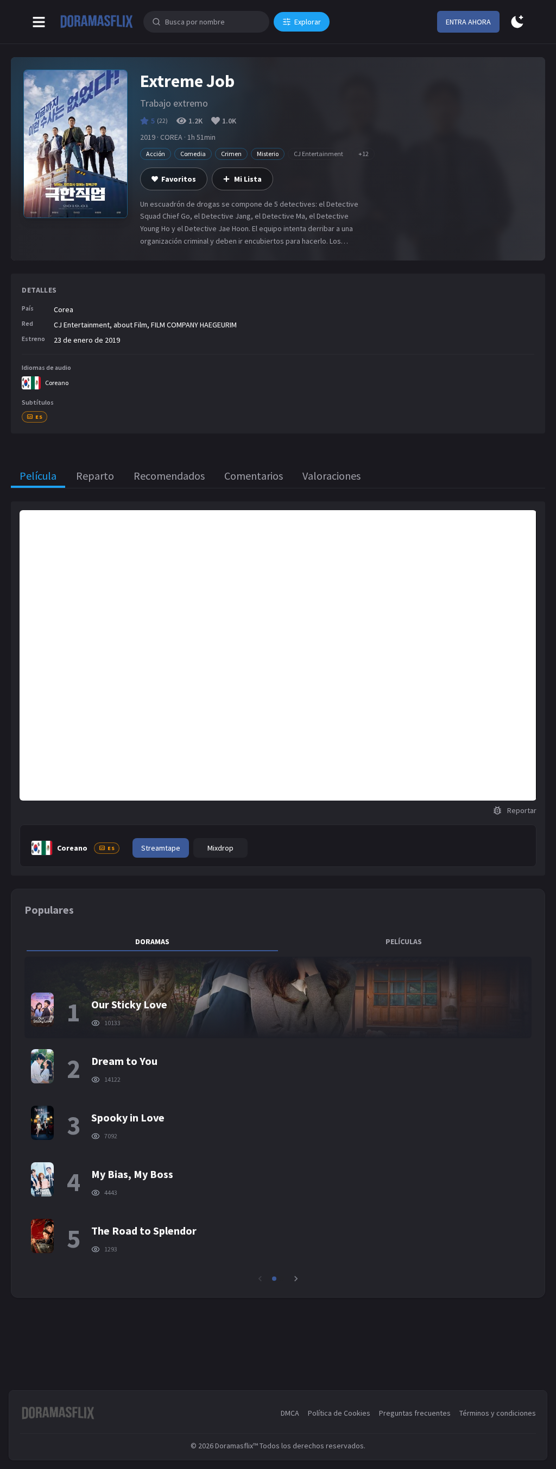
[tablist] (277, 941)
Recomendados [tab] (169, 475)
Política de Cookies (339, 1413)
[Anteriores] (260, 1278)
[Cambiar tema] (517, 22)
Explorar (307, 22)
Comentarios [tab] (253, 475)
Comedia (193, 154)
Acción (155, 154)
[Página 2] (282, 1278)
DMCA (290, 1413)
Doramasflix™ (236, 1446)
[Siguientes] (295, 1278)
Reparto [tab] (95, 475)
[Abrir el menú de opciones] (39, 22)
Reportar (521, 810)
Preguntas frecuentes (415, 1413)
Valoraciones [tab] (331, 475)
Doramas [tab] (152, 941)
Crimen (231, 154)
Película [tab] (38, 475)
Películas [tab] (404, 941)
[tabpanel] (277, 1120)
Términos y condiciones (497, 1413)
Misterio (268, 154)
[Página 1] (274, 1278)
